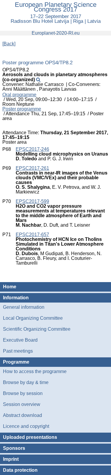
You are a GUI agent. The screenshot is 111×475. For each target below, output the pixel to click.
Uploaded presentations (30, 437)
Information (16, 297)
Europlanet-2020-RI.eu (56, 33)
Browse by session (23, 393)
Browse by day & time (26, 382)
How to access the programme (35, 371)
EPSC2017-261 (32, 168)
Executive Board (20, 340)
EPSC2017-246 (32, 149)
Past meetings (18, 351)
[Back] (8, 43)
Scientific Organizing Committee (36, 329)
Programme (16, 361)
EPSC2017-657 (32, 234)
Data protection (20, 470)
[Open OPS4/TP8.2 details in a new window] (38, 79)
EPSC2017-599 (32, 201)
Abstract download (22, 415)
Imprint (11, 459)
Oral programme (19, 94)
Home (9, 286)
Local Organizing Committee (33, 318)
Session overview (21, 404)
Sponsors (14, 448)
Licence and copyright (26, 426)
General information (23, 307)
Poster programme (21, 109)
